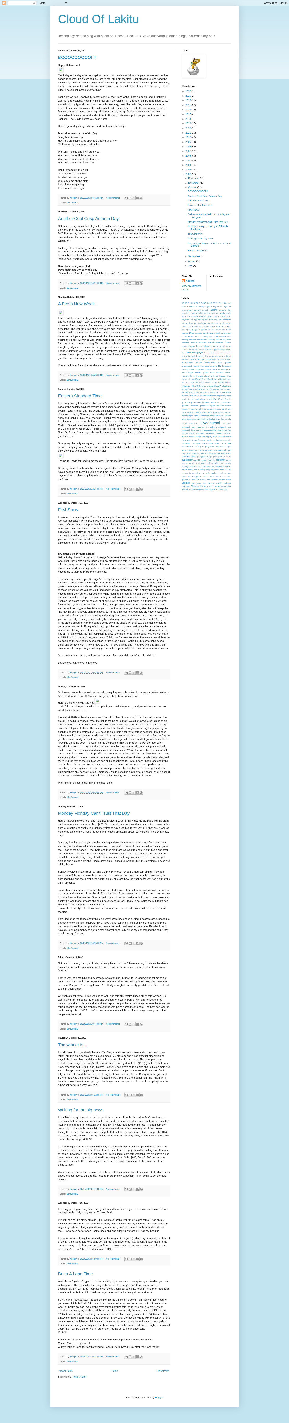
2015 (188, 114)
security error (218, 463)
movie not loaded (215, 440)
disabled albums (206, 343)
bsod (197, 336)
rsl (230, 460)
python (221, 456)
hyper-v (185, 379)
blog (221, 333)
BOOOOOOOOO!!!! (77, 57)
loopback (186, 427)
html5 (215, 376)
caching (204, 336)
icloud (192, 379)
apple (222, 313)
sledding (219, 466)
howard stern (202, 376)
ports (193, 456)
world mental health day (201, 490)
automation (197, 333)
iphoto (221, 412)
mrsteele (227, 440)
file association (201, 349)
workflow (186, 490)
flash (189, 353)
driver (201, 346)
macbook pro (224, 427)
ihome (228, 379)
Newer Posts (66, 1371)
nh (225, 446)
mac (193, 427)
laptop (212, 419)
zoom (224, 490)
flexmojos (204, 366)
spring (202, 470)
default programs (223, 340)
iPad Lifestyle (224, 399)
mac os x (202, 427)
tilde (205, 476)
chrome (222, 336)
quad (228, 456)
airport (191, 306)
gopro (206, 373)
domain (227, 343)
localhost (227, 423)
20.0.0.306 (201, 303)
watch (219, 483)
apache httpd (188, 313)
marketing (210, 433)
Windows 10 (196, 486)
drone (207, 346)
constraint (201, 340)
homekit (185, 376)
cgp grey (213, 336)
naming (197, 446)
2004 (188, 165)
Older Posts (163, 1371)
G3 (197, 369)
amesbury (199, 306)
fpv (219, 366)
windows (186, 486)
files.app (213, 349)
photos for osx (213, 453)
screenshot (201, 463)
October (192, 187)
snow (196, 470)
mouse (203, 440)
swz (229, 473)
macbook (212, 427)
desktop (185, 343)
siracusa (193, 466)
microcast (227, 437)
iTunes (228, 416)
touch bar (220, 476)
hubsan (222, 376)
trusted (222, 480)
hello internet (216, 373)
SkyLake (210, 466)
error (184, 349)
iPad (215, 399)
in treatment (218, 382)
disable (194, 343)
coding (185, 340)
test (200, 476)
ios (192, 386)
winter (217, 486)
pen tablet (186, 453)
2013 (188, 123)
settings (185, 466)
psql (215, 456)
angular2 (227, 306)
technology (193, 476)
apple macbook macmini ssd (205, 323)
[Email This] (126, 198)
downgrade (193, 346)
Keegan (190, 280)
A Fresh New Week (76, 303)
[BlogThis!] (130, 198)
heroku (228, 373)
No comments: (113, 198)
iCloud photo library (216, 379)
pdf (229, 450)
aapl (229, 303)
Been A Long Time (75, 1273)
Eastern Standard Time (80, 395)
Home (114, 1371)
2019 (188, 96)
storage (201, 473)
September (194, 256)
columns (192, 340)
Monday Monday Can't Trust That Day (94, 813)
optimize (209, 450)
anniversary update (191, 310)
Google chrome (194, 373)
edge (228, 346)
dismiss (219, 343)
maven (219, 433)
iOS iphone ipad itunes (202, 392)
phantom (196, 453)
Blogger (159, 1397)
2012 (188, 128)
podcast (186, 456)
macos (185, 433)
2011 (188, 132)
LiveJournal (72, 202)
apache (213, 310)
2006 (188, 155)
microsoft (195, 440)
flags (184, 353)
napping (205, 446)
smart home (187, 470)
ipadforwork (196, 402)
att (190, 333)
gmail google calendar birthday (213, 369)
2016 (188, 109)
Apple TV (186, 326)
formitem (213, 366)
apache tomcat (203, 313)
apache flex (225, 310)
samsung (190, 463)
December (194, 178)
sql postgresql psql (215, 470)
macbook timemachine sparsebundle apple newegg (206, 430)
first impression (224, 349)
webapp (227, 483)
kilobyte (205, 419)
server (228, 463)
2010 (188, 137)
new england (216, 446)
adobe (185, 306)
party (224, 450)
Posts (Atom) (79, 1376)
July (190, 265)
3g (220, 303)
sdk (208, 463)
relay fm (211, 460)
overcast (217, 450)
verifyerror (196, 483)
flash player (197, 353)
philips (203, 453)
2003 (188, 169)
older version (188, 450)
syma (184, 476)
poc (229, 453)
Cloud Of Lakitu (98, 19)
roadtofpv (220, 460)
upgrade (186, 483)
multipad (197, 443)
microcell (186, 440)
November (194, 183)
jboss (189, 419)
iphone (205, 402)
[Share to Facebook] (137, 198)
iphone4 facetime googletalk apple (198, 406)
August (192, 261)
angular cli (217, 306)
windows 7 (209, 486)
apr (183, 333)
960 (224, 303)
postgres (201, 456)
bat (217, 333)
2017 (188, 105)
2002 (188, 174)
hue (229, 376)
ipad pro (186, 402)
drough (222, 346)
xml (213, 490)
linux (218, 419)
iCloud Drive (200, 379)
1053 (192, 303)
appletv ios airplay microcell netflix (215, 329)
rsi (227, 460)
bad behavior (209, 333)
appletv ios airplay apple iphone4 (207, 326)
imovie (208, 382)
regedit (196, 460)
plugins (224, 453)
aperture (215, 313)
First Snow (68, 509)
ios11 (209, 399)
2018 (188, 100)
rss (183, 463)
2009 (188, 142)
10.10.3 (185, 303)
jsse (194, 419)
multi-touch (187, 443)
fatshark (190, 349)
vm (204, 483)
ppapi (209, 456)
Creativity (210, 340)
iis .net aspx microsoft (193, 382)
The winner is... (72, 1044)
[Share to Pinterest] (141, 198)
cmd (229, 336)
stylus (208, 473)
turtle (228, 480)
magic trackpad (196, 433)
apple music (225, 323)
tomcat (211, 476)
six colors (202, 466)
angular (208, 306)
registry (204, 460)
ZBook (219, 490)
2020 (188, 91)
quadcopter (187, 460)
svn (225, 473)
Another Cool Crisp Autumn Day (88, 218)
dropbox (214, 346)
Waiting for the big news (80, 1110)
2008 (188, 146)
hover (192, 376)
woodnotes (226, 486)
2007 (188, 151)
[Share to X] (134, 198)
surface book (217, 473)
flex (202, 356)
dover (184, 346)
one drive (199, 450)
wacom (211, 483)
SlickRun (227, 466)
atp (186, 333)
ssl (196, 473)
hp (211, 376)
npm (229, 446)
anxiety (205, 310)
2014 (188, 119)
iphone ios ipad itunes (220, 402)
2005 (188, 160)
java (184, 419)
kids (198, 419)
